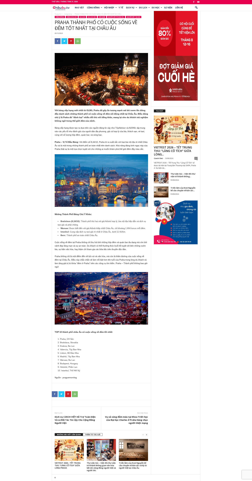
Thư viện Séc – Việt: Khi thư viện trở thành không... (183, 175)
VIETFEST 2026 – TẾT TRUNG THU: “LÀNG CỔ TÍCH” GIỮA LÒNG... (173, 150)
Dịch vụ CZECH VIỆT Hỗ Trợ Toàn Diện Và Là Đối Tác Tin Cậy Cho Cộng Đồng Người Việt (75, 419)
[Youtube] (198, 2)
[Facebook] (194, 2)
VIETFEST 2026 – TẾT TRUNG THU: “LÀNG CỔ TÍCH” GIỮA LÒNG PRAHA (68, 465)
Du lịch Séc (92, 17)
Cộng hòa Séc (72, 17)
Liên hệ (179, 7)
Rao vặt (79, 7)
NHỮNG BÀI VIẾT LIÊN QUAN (69, 434)
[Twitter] (64, 41)
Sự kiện (168, 7)
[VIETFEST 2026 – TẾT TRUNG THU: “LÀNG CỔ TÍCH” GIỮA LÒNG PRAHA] (69, 450)
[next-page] (146, 434)
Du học (156, 7)
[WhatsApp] (78, 41)
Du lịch (143, 7)
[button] (196, 7)
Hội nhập (109, 7)
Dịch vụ (130, 7)
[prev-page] (143, 434)
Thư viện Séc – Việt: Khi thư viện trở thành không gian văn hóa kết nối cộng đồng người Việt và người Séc (101, 467)
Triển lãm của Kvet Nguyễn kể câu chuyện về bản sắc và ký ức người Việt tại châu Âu (133, 465)
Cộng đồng (93, 7)
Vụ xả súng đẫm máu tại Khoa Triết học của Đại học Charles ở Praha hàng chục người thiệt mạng (126, 419)
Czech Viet (158, 158)
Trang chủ (58, 14)
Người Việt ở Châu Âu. (116, 17)
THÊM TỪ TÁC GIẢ (92, 434)
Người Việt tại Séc (133, 17)
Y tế (121, 7)
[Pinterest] (71, 41)
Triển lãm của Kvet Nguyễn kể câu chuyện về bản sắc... (183, 189)
